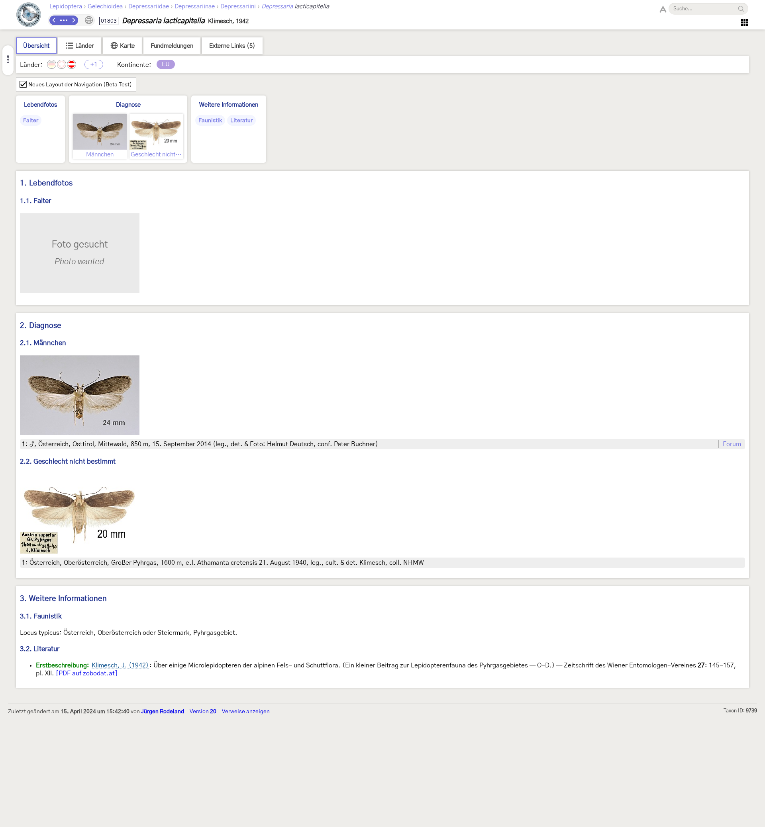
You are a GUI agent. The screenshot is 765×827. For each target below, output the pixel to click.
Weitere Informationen (228, 105)
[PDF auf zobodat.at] (87, 673)
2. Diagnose (40, 326)
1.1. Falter (35, 200)
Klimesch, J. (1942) (120, 665)
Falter (30, 120)
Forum (732, 444)
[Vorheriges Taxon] (54, 20)
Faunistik (210, 120)
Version (203, 711)
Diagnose (128, 105)
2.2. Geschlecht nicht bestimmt (68, 461)
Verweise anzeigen (246, 711)
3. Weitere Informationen (63, 599)
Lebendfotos (40, 105)
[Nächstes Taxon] (73, 20)
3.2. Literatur (39, 649)
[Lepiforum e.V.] (28, 15)
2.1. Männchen (43, 342)
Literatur (241, 120)
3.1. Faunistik (41, 616)
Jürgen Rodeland (162, 711)
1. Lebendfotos (46, 183)
